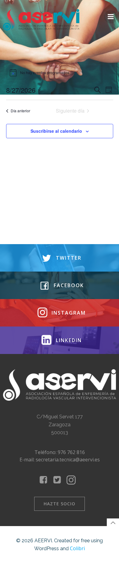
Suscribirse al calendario (56, 131)
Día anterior (20, 110)
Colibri (77, 548)
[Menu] (110, 16)
